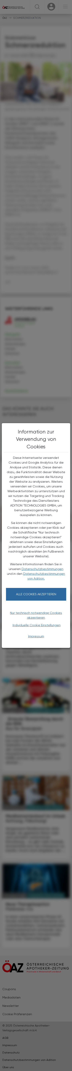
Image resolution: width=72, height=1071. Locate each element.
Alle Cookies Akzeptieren (36, 594)
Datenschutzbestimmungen (42, 569)
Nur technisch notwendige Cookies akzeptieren (36, 615)
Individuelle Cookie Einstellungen (37, 625)
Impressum (36, 636)
